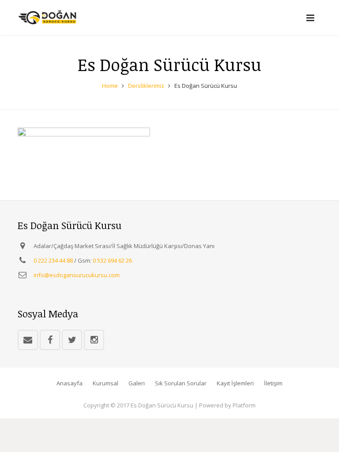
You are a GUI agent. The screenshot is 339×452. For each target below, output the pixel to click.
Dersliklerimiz (146, 86)
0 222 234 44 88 (53, 260)
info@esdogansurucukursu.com (77, 275)
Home (110, 86)
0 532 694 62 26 (112, 260)
